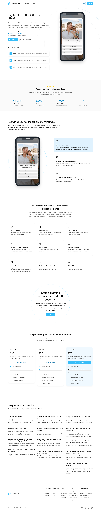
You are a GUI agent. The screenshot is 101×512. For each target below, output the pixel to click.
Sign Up (90, 3)
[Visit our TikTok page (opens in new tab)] (88, 508)
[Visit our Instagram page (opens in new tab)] (85, 508)
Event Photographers (85, 495)
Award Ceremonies (73, 497)
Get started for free (21, 362)
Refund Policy (64, 495)
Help (54, 493)
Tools (54, 495)
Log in (83, 3)
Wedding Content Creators (86, 491)
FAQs (46, 491)
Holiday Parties (72, 493)
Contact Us (63, 497)
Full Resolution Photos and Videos (66, 177)
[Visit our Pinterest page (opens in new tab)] (92, 508)
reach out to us (37, 408)
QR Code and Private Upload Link (66, 161)
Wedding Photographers (86, 493)
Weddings (71, 491)
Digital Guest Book (62, 145)
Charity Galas (72, 500)
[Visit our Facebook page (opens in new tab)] (82, 508)
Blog (54, 491)
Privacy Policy (64, 493)
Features (47, 495)
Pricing (47, 493)
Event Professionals (84, 497)
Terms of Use (64, 491)
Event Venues (83, 500)
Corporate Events (73, 495)
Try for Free (12, 39)
